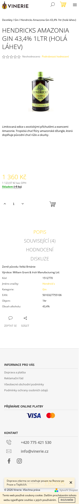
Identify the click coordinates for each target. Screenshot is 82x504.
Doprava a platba (15, 372)
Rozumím (67, 500)
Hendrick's (48, 283)
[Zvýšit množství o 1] (4, 203)
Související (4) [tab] (40, 240)
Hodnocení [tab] (39, 249)
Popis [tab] (39, 231)
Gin (44, 289)
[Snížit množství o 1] (22, 203)
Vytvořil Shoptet (69, 490)
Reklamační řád (13, 378)
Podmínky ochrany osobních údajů (26, 390)
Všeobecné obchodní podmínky (24, 384)
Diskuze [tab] (39, 258)
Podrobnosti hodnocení (55, 56)
